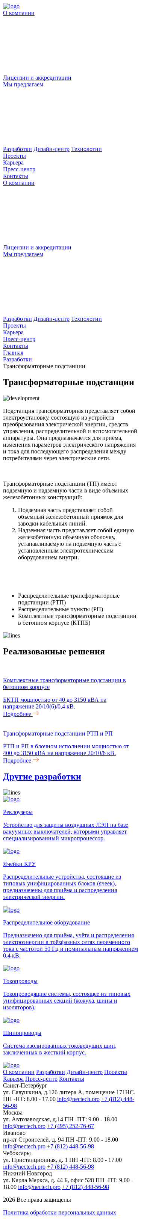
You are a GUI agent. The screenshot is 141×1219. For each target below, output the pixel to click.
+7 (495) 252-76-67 (70, 1126)
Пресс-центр (19, 169)
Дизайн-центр (51, 149)
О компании (19, 183)
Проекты (14, 156)
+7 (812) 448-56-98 (70, 1146)
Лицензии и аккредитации (37, 77)
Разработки (17, 149)
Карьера (13, 162)
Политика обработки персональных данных (59, 1212)
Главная (13, 352)
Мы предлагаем (23, 254)
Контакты (15, 176)
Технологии (86, 149)
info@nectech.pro (78, 1099)
